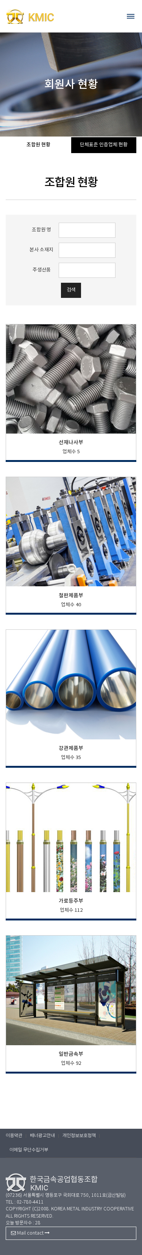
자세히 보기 (71, 419)
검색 (71, 290)
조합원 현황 (38, 145)
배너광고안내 (42, 1135)
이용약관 (14, 1135)
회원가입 (119, 12)
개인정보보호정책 (79, 1135)
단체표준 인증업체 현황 (104, 145)
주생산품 (42, 270)
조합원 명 (41, 230)
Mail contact (30, 1233)
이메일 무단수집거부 (28, 1150)
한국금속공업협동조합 (45, 16)
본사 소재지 (41, 250)
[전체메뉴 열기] (130, 16)
